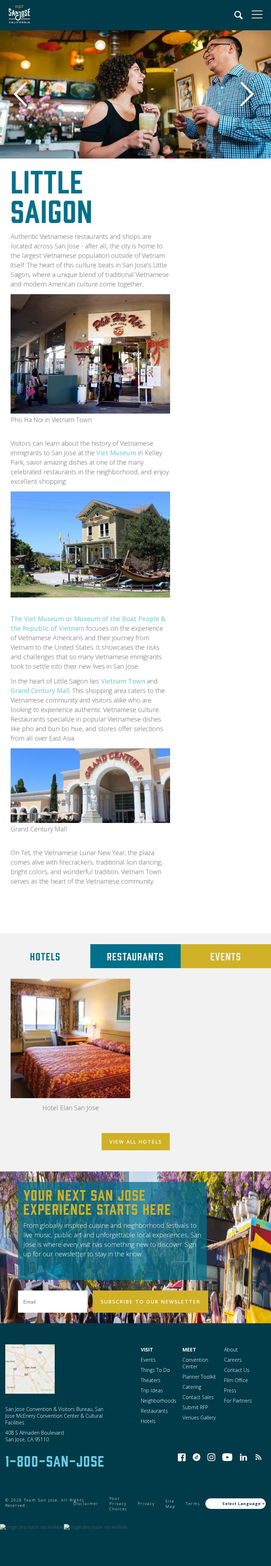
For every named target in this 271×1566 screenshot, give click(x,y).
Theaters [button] (151, 1380)
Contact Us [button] (236, 1370)
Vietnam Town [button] (123, 681)
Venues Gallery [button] (199, 1417)
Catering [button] (191, 1387)
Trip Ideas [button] (152, 1390)
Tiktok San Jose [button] (196, 1457)
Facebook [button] (182, 1457)
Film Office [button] (236, 1380)
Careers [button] (233, 1359)
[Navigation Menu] (239, 15)
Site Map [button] (170, 1503)
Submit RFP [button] (195, 1407)
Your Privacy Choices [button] (118, 1503)
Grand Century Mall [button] (40, 690)
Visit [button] (147, 1349)
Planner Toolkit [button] (199, 1376)
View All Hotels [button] (135, 1141)
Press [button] (230, 1390)
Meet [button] (189, 1349)
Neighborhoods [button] (158, 1400)
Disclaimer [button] (86, 1503)
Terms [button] (193, 1503)
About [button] (231, 1349)
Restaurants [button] (154, 1410)
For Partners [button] (238, 1400)
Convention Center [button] (195, 1363)
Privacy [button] (146, 1503)
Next (248, 94)
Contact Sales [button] (198, 1397)
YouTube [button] (227, 1457)
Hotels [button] (148, 1421)
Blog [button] (258, 1457)
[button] (17, 15)
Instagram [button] (211, 1457)
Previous (24, 94)
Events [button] (148, 1359)
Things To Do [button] (155, 1370)
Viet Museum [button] (116, 452)
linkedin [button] (243, 1457)
